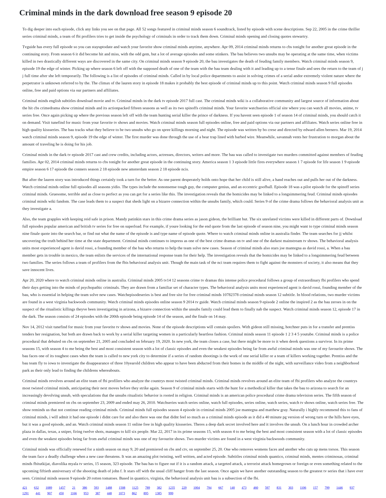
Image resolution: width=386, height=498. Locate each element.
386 (84, 487)
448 (109, 493)
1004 (196, 487)
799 (327, 487)
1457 (62, 487)
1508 (122, 487)
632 (36, 487)
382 (159, 487)
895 (146, 493)
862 (134, 493)
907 (49, 493)
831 (279, 487)
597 (267, 487)
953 (86, 493)
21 (73, 487)
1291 (25, 493)
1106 (303, 487)
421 (24, 487)
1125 (135, 487)
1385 (158, 493)
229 (184, 487)
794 (209, 487)
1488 (109, 487)
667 (220, 487)
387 (97, 493)
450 (61, 493)
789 (147, 487)
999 (170, 493)
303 (290, 487)
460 (255, 487)
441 (38, 493)
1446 (339, 487)
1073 (122, 493)
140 (232, 487)
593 (96, 487)
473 (244, 487)
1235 (171, 487)
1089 (49, 487)
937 (352, 487)
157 (315, 487)
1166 (74, 493)
